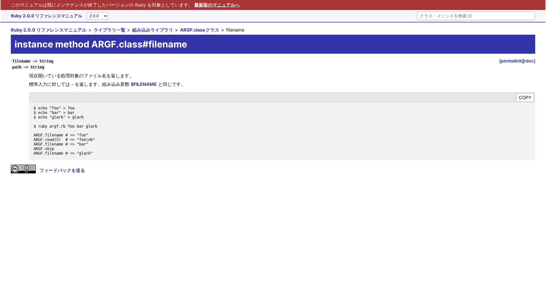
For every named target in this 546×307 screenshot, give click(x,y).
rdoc (529, 61)
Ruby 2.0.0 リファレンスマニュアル (46, 15)
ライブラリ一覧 (109, 30)
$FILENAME (144, 84)
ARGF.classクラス (199, 30)
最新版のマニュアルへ (217, 5)
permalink (511, 61)
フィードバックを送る (62, 170)
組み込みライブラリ (152, 30)
